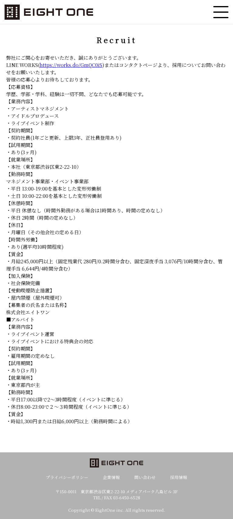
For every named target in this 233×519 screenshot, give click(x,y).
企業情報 (111, 477)
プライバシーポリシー (67, 477)
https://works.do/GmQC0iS (71, 65)
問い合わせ (145, 477)
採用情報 (178, 477)
